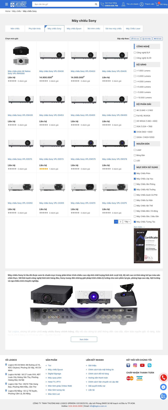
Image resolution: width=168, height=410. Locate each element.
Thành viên (149, 4)
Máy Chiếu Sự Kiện (144, 200)
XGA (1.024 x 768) (144, 126)
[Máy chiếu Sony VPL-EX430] (52, 55)
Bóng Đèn (140, 155)
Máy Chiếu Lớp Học (144, 179)
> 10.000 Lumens (144, 97)
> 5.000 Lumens (143, 92)
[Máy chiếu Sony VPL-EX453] (52, 99)
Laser (138, 150)
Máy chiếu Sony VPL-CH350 (20, 203)
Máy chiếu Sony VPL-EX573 (51, 159)
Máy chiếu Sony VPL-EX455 (83, 115)
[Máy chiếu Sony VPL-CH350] (21, 187)
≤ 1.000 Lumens (143, 71)
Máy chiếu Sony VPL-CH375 (114, 203)
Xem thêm (138, 227)
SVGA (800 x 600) (144, 132)
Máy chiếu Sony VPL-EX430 (51, 71)
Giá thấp (147, 39)
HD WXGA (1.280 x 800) (146, 121)
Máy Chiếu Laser (133, 28)
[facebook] (128, 365)
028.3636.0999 (75, 406)
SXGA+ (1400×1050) (145, 137)
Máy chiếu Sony (54, 28)
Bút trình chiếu (94, 28)
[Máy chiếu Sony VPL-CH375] (115, 187)
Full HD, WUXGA (143, 116)
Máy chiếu (16, 11)
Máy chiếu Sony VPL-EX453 (51, 115)
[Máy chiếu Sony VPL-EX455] (84, 99)
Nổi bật (158, 39)
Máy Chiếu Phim (143, 173)
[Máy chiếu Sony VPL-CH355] (52, 187)
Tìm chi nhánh (132, 4)
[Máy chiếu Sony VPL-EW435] (21, 99)
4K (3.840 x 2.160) (144, 110)
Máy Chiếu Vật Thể (144, 205)
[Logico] (18, 4)
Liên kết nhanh (95, 360)
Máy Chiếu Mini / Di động (147, 211)
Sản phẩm (51, 360)
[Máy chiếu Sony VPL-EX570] (21, 143)
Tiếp (126, 221)
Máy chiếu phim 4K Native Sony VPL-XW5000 (19, 72)
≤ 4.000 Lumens (143, 81)
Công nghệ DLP (143, 52)
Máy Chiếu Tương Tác (145, 222)
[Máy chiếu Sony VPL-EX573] (52, 143)
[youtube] (142, 365)
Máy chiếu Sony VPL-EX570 (20, 159)
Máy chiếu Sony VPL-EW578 (114, 159)
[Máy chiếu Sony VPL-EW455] (115, 99)
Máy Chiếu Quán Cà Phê (146, 195)
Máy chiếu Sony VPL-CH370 (83, 203)
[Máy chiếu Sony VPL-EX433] (84, 55)
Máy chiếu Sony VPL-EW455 (114, 115)
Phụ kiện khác (35, 28)
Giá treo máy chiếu (114, 28)
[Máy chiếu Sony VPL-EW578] (115, 143)
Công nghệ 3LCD (143, 58)
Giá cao (136, 39)
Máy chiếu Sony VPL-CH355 (51, 203)
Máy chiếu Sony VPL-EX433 (83, 71)
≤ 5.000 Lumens (143, 87)
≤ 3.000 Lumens (143, 76)
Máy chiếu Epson (74, 28)
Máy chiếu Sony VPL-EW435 (20, 115)
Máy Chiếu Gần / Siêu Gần (147, 216)
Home (7, 11)
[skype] (149, 365)
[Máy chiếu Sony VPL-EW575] (84, 143)
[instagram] (135, 365)
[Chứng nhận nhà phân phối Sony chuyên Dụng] (147, 245)
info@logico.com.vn (98, 406)
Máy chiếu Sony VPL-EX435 (114, 71)
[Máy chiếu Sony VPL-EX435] (115, 55)
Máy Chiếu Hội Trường (146, 189)
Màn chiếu (15, 28)
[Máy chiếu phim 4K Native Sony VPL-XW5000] (21, 55)
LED (138, 160)
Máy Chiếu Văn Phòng (145, 184)
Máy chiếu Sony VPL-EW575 (83, 159)
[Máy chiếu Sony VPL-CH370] (84, 187)
